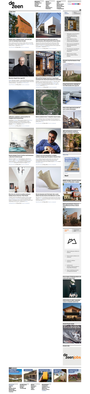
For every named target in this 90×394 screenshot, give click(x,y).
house (26, 44)
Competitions (60, 8)
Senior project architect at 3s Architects (73, 256)
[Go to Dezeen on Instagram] (74, 4)
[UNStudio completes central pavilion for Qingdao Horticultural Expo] (21, 103)
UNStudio (16, 120)
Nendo (17, 158)
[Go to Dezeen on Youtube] (80, 4)
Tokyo (43, 45)
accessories (11, 162)
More (22, 45)
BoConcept (29, 160)
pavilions (30, 120)
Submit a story (46, 387)
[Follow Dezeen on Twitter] (78, 4)
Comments (45, 386)
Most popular (67, 13)
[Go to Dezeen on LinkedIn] (75, 4)
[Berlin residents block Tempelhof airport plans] (48, 103)
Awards (59, 1)
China (14, 124)
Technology (38, 6)
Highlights (14, 368)
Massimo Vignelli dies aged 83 (17, 78)
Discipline (38, 162)
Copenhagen (38, 84)
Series (47, 1)
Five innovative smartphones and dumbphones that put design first (73, 50)
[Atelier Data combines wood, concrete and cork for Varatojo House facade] (21, 26)
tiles (53, 81)
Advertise (44, 388)
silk (41, 197)
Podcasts (48, 8)
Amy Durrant (12, 47)
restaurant (55, 82)
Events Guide (60, 4)
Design (36, 5)
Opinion (48, 4)
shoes (40, 198)
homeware (17, 160)
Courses (59, 7)
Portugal (30, 44)
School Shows (60, 6)
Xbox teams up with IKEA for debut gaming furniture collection (73, 45)
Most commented (77, 13)
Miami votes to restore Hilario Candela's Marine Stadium (72, 55)
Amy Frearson (39, 48)
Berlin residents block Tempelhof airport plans (48, 116)
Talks (47, 5)
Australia (18, 198)
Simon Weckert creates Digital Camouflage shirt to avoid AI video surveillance (72, 40)
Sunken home (28, 370)
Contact (44, 390)
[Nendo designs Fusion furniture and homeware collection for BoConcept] (21, 142)
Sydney (14, 198)
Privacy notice (45, 389)
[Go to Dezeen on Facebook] (77, 4)
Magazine (37, 1)
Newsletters (49, 7)
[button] (80, 10)
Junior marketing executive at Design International (73, 271)
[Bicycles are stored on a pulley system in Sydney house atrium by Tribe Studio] (21, 180)
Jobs (58, 2)
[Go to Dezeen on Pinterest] (72, 4)
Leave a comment (25, 47)
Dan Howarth (39, 123)
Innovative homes (44, 370)
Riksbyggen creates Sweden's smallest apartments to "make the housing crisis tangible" (73, 35)
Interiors (37, 4)
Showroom (59, 5)
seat (17, 161)
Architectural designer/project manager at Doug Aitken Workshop (73, 266)
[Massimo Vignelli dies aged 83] (21, 64)
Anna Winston (12, 84)
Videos (47, 6)
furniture (11, 160)
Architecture (38, 2)
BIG (54, 84)
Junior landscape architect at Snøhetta (73, 252)
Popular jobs (67, 230)
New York (24, 82)
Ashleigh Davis (39, 87)
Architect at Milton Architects (71, 261)
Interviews (48, 2)
